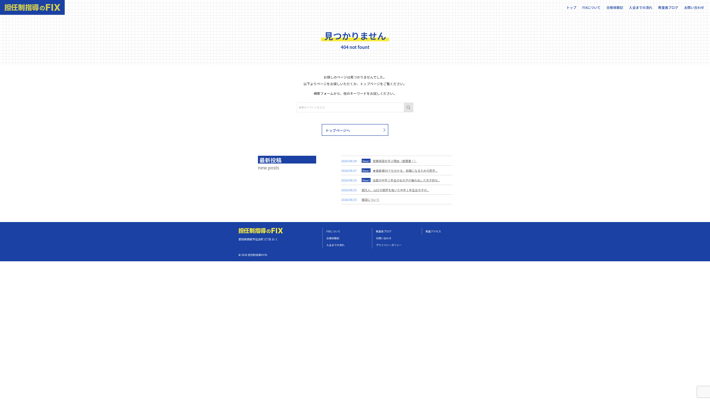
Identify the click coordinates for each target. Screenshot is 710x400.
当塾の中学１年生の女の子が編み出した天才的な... (401, 180)
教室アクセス (433, 231)
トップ (571, 7)
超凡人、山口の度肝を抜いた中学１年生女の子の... (395, 190)
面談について (370, 199)
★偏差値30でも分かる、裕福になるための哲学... (399, 170)
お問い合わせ (694, 7)
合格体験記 (614, 7)
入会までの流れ (640, 7)
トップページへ (337, 130)
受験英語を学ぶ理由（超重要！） (389, 161)
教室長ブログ (668, 7)
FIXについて (591, 7)
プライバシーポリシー (389, 245)
